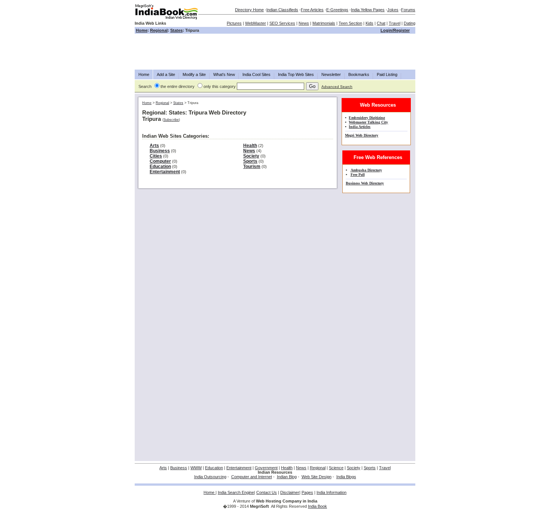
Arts (154, 145)
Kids (369, 23)
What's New (224, 74)
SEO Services (282, 23)
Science (336, 467)
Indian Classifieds (282, 9)
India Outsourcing (210, 476)
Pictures (234, 23)
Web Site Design (316, 476)
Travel (394, 23)
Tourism (251, 166)
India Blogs (346, 476)
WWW (196, 467)
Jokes (392, 9)
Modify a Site (194, 74)
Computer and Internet (251, 476)
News (304, 23)
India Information (331, 492)
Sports (250, 161)
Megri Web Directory (361, 135)
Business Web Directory (365, 183)
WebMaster (255, 23)
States (176, 30)
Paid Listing (387, 74)
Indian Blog (287, 476)
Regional (159, 30)
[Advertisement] (275, 51)
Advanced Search (336, 87)
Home (141, 30)
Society (251, 156)
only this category (220, 86)
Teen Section (350, 23)
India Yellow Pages (368, 9)
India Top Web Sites (296, 74)
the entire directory (178, 86)
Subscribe (171, 120)
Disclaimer (289, 492)
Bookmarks (358, 74)
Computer (160, 161)
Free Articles (312, 9)
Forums (408, 9)
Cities (156, 156)
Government (266, 467)
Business (160, 150)
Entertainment (165, 171)
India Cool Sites (256, 74)
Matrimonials (323, 23)
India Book (317, 506)
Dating (409, 23)
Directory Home (249, 9)
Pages (307, 492)
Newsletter (331, 74)
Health (250, 145)
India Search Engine (236, 492)
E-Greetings (337, 9)
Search (145, 86)
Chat (381, 23)
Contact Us (266, 492)
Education (160, 166)
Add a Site (166, 74)
